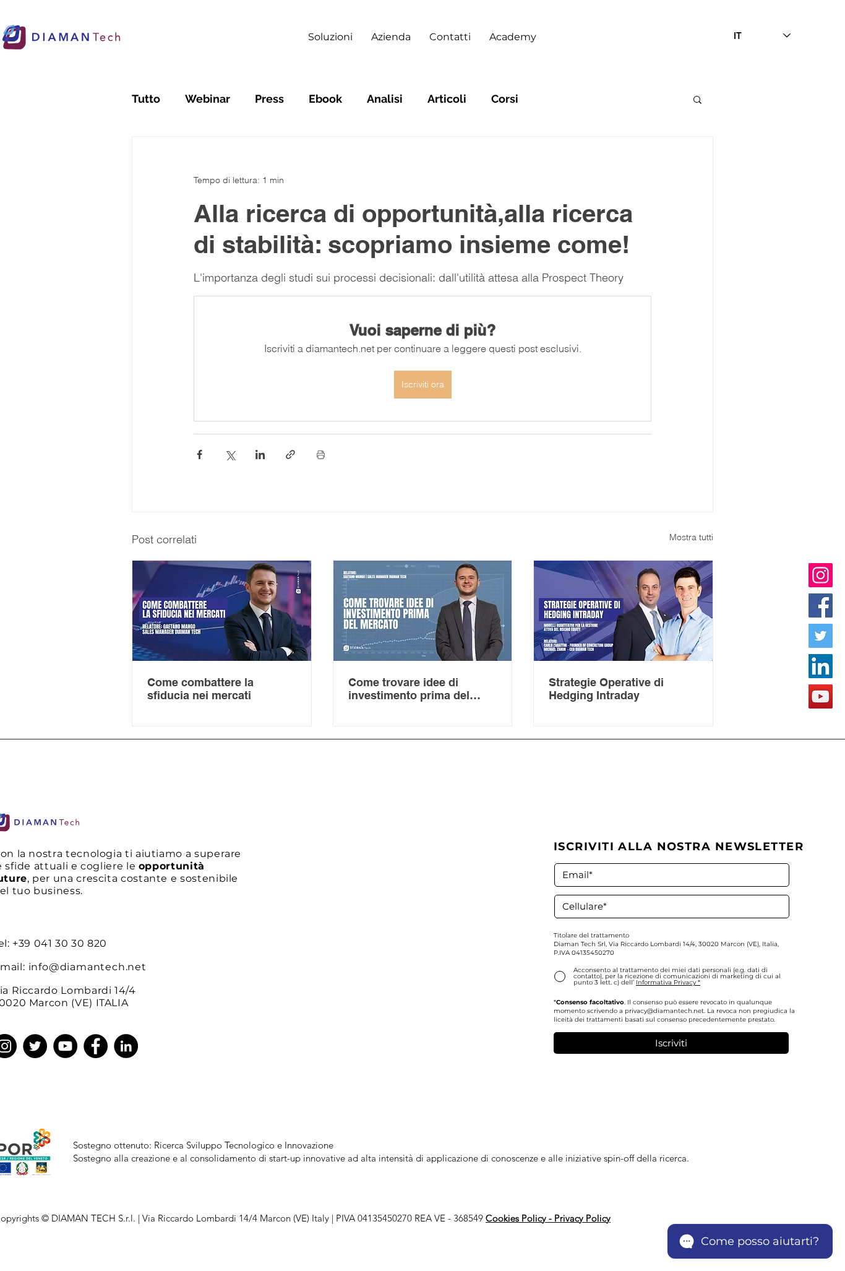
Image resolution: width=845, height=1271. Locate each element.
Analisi (385, 98)
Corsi (504, 98)
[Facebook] (821, 605)
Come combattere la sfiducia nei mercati (200, 689)
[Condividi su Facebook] (199, 454)
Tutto (146, 98)
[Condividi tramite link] (290, 454)
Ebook (325, 98)
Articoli (446, 98)
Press (269, 98)
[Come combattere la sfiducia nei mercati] (221, 611)
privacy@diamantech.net (664, 1011)
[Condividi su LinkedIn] (260, 454)
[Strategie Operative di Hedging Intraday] (623, 611)
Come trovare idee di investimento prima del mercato (409, 689)
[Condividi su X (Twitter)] (230, 454)
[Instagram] (821, 575)
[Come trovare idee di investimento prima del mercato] (422, 611)
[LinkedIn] (821, 666)
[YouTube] (821, 696)
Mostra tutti (691, 537)
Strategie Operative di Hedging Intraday (606, 689)
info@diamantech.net (87, 967)
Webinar (207, 98)
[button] (330, 37)
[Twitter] (821, 636)
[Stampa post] (321, 454)
